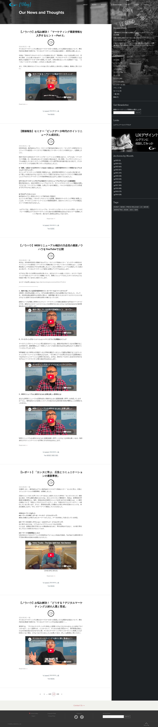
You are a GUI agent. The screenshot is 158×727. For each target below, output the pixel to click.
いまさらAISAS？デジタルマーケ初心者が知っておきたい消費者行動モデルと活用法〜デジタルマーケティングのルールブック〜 (133, 45)
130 (58, 694)
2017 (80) (118, 185)
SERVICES (104, 4)
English (33, 716)
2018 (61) (118, 182)
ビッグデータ (117, 84)
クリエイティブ (118, 66)
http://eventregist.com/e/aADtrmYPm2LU (52, 282)
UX (114, 60)
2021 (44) (118, 173)
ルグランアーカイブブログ (122, 125)
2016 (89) (118, 188)
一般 (28, 46)
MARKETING (118, 210)
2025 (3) (118, 160)
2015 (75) (118, 191)
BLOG (127, 4)
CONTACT (146, 4)
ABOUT (85, 4)
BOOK (126, 210)
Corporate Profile (51, 713)
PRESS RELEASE (132, 207)
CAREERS (136, 4)
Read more (22, 104)
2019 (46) (118, 179)
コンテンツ (117, 72)
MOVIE (52, 114)
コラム (115, 69)
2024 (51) (118, 163)
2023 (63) (118, 166)
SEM (53, 455)
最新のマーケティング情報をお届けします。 (128, 109)
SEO (56, 455)
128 (49, 694)
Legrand (47, 111)
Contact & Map (34, 713)
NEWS (122, 207)
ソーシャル (117, 81)
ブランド (116, 88)
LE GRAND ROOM (116, 4)
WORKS (94, 4)
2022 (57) (118, 170)
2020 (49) (118, 176)
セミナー (116, 78)
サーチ (115, 75)
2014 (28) (118, 194)
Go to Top (146, 725)
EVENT (52, 228)
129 (53, 694)
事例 (114, 97)
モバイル (116, 91)
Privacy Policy (51, 716)
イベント (116, 63)
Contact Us (78, 705)
